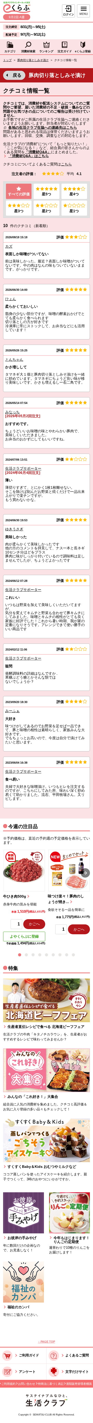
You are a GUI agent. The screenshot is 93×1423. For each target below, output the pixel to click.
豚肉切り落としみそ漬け (33, 60)
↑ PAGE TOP (46, 1341)
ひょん (10, 299)
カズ (8, 246)
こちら (66, 164)
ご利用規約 (8, 1383)
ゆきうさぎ (14, 529)
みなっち (12, 412)
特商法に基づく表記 (51, 1383)
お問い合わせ (26, 1383)
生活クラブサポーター (23, 469)
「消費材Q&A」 (38, 152)
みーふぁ (12, 711)
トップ (7, 60)
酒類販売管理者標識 (79, 1383)
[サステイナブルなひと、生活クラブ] (46, 1405)
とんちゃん (14, 360)
